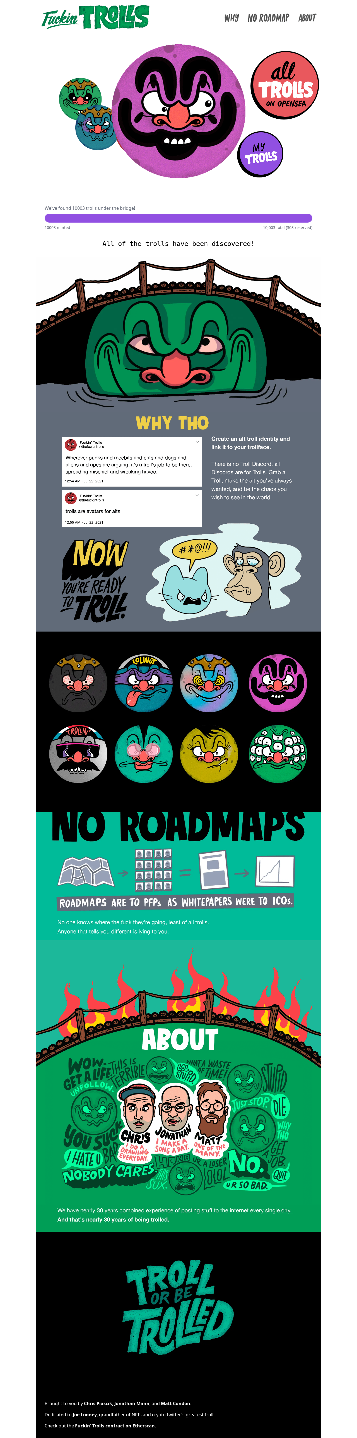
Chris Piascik (98, 1403)
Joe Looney (85, 1415)
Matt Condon (175, 1403)
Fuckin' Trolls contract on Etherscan (115, 1426)
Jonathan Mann (131, 1403)
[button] (285, 84)
